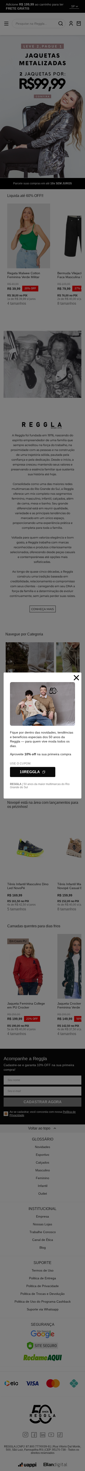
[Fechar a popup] (76, 678)
